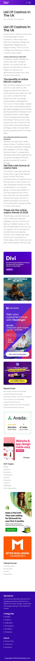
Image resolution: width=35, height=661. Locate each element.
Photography (8, 475)
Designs (7, 617)
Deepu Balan (8, 574)
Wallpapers (7, 485)
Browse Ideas (8, 569)
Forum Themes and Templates (14, 399)
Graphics (8, 620)
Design (6, 467)
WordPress (8, 629)
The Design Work (9, 566)
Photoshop (7, 480)
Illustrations (7, 472)
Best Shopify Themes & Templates (15, 391)
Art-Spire (6, 571)
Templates (8, 632)
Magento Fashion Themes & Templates (17, 405)
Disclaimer (8, 647)
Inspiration (7, 469)
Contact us (9, 644)
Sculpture (7, 483)
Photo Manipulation (10, 488)
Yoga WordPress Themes (12, 402)
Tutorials (6, 477)
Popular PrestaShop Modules (13, 394)
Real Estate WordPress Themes (14, 407)
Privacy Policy (9, 641)
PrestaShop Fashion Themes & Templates (17, 397)
